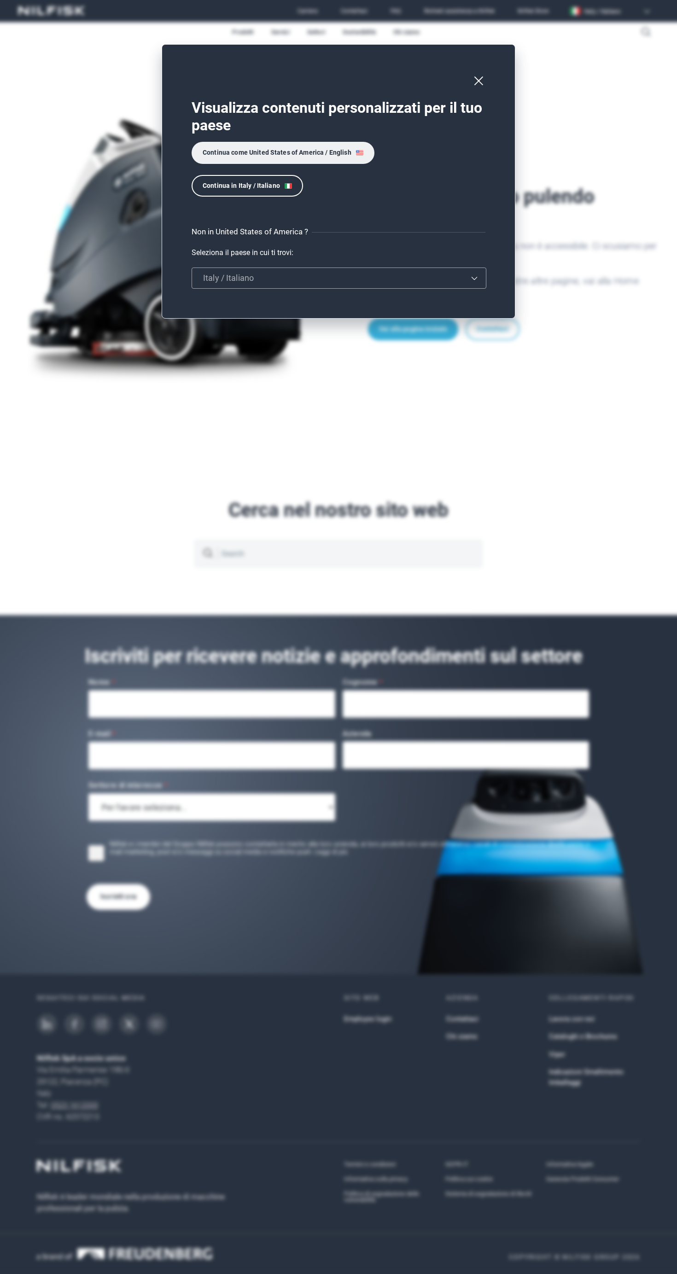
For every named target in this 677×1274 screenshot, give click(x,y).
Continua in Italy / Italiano (241, 185)
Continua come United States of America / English (277, 152)
